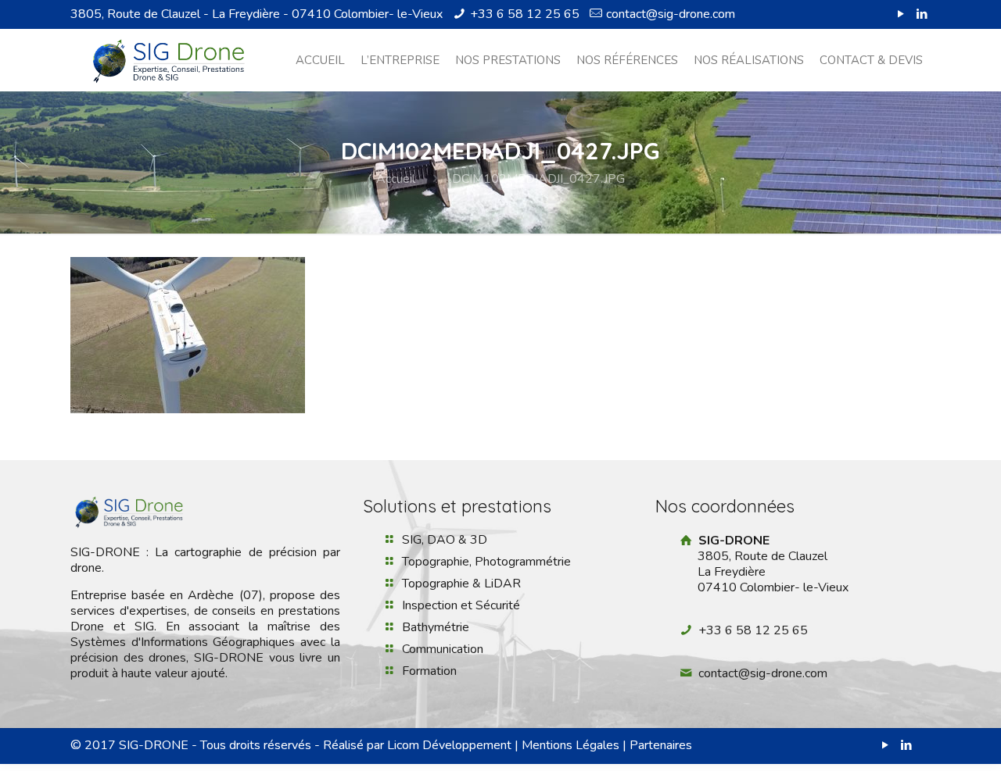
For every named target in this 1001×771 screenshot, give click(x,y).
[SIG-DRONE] (168, 60)
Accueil (395, 178)
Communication (442, 649)
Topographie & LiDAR (461, 583)
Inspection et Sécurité (461, 605)
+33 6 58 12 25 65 (524, 14)
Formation (429, 671)
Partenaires (661, 745)
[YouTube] (901, 14)
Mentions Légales (570, 745)
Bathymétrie (435, 627)
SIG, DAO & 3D (444, 539)
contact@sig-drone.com (670, 14)
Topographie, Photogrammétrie (486, 561)
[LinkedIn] (922, 14)
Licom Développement (449, 745)
